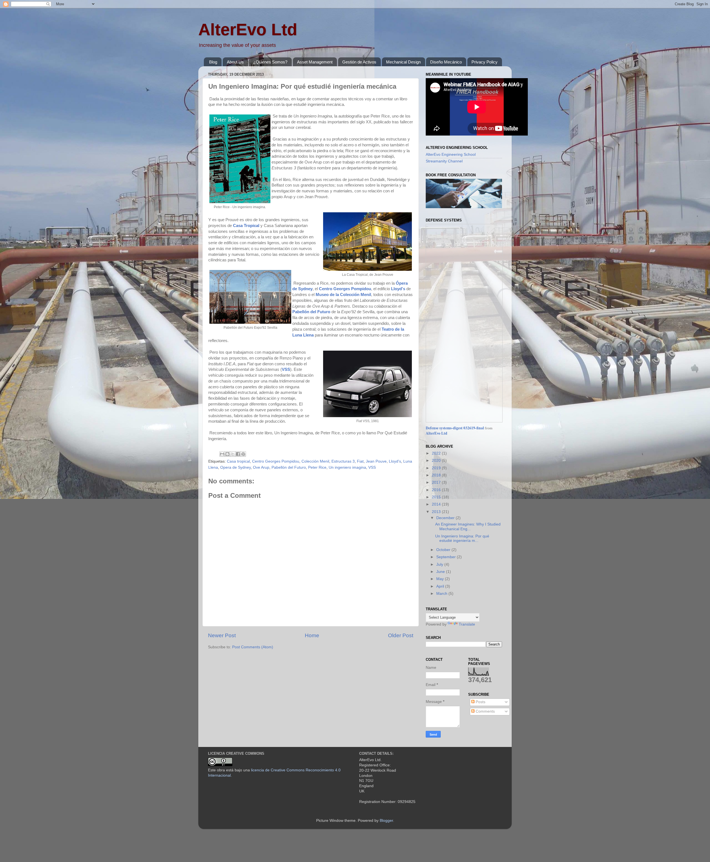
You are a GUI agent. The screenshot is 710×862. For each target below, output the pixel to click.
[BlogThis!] (227, 454)
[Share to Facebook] (238, 454)
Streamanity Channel (444, 161)
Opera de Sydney (235, 467)
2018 (437, 475)
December (446, 518)
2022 (437, 453)
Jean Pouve (376, 461)
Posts (480, 702)
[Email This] (222, 454)
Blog (213, 62)
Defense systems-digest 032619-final (455, 428)
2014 (437, 504)
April (440, 586)
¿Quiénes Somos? (270, 62)
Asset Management (315, 62)
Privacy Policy (484, 62)
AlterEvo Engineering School (451, 154)
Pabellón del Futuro (289, 467)
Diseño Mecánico (446, 62)
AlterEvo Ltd (247, 29)
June (441, 572)
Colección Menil (315, 461)
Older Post (400, 635)
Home (312, 635)
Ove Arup (261, 467)
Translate (467, 624)
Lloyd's (395, 461)
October (444, 550)
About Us (235, 62)
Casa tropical (238, 461)
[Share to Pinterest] (243, 454)
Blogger (386, 820)
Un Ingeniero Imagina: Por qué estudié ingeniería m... (462, 538)
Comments (485, 711)
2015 (437, 497)
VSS (372, 467)
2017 (437, 482)
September (446, 557)
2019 (437, 468)
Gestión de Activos (359, 62)
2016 (437, 490)
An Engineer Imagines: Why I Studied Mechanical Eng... (468, 526)
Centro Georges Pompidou (275, 461)
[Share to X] (232, 454)
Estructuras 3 (343, 461)
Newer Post (222, 635)
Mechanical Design (403, 62)
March (442, 593)
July (440, 564)
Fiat (360, 461)
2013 (437, 512)
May (440, 579)
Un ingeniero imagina (347, 467)
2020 (437, 460)
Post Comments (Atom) (252, 647)
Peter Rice (317, 467)
